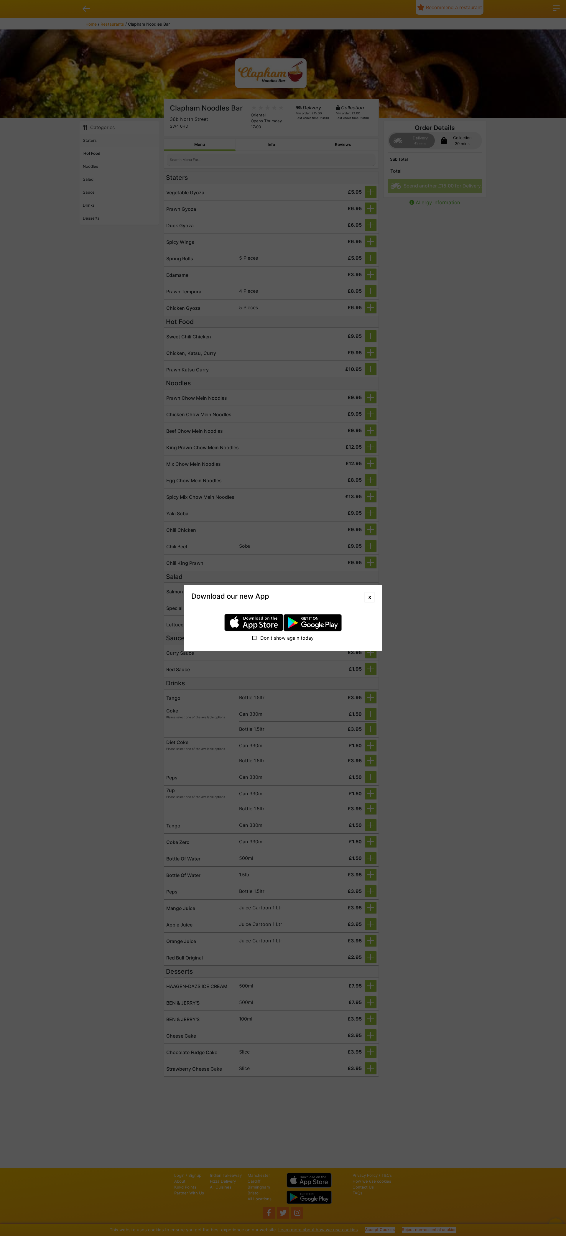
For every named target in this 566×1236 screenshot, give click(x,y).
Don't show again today (286, 638)
